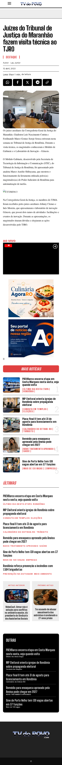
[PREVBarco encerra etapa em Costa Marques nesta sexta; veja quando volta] (11, 385)
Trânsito (28, 431)
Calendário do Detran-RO (37, 429)
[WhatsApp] (7, 83)
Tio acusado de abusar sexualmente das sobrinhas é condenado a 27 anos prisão (45, 614)
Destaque (11, 57)
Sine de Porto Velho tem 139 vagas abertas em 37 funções (38, 463)
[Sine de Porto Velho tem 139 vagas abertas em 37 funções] (11, 464)
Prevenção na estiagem (18, 574)
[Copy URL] (47, 83)
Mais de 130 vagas (33, 468)
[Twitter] (27, 83)
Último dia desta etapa (36, 389)
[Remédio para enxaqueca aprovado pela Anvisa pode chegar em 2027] (11, 444)
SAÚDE (26, 451)
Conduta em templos (35, 409)
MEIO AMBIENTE (43, 574)
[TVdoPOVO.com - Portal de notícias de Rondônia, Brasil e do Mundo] (31, 4)
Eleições (28, 411)
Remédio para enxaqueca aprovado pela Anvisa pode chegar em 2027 (36, 441)
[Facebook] (17, 83)
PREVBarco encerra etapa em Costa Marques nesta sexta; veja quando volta (40, 382)
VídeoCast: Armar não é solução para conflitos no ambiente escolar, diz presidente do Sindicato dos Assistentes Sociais (16, 612)
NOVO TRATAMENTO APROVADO (38, 449)
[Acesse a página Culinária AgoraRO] (31, 298)
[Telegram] (37, 83)
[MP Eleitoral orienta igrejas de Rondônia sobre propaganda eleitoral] (11, 405)
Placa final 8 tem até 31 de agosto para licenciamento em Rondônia (39, 422)
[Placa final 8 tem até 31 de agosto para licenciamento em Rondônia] (11, 424)
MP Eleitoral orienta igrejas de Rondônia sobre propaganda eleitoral (39, 401)
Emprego (51, 468)
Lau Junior (15, 63)
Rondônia (28, 391)
